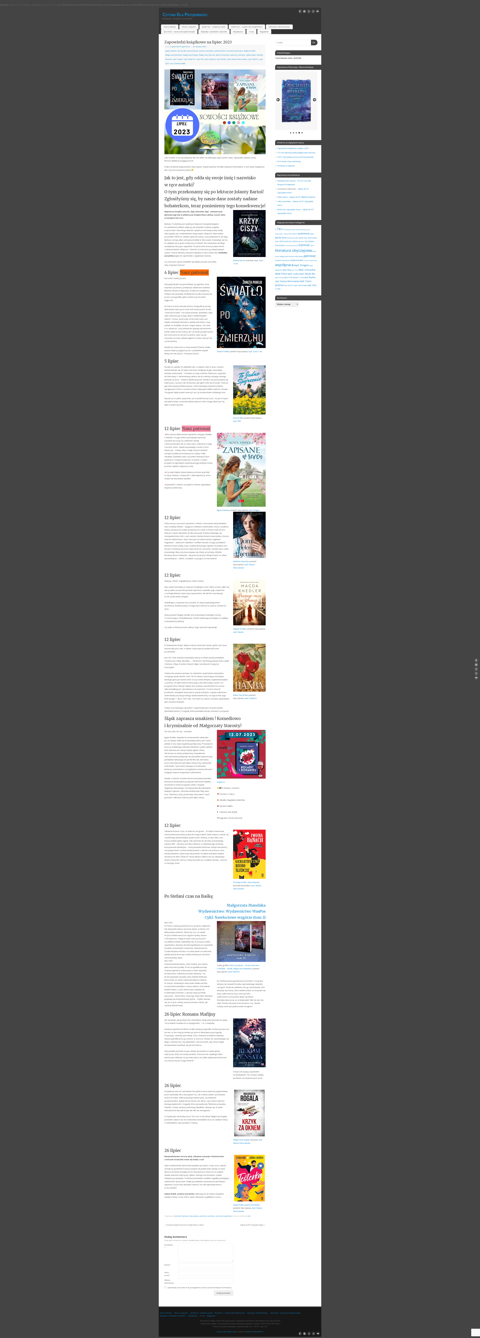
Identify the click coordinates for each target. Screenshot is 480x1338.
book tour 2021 (292, 238)
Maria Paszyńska (222, 55)
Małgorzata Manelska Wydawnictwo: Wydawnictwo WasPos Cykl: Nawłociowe (232, 911)
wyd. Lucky (293, 273)
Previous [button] (278, 100)
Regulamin (264, 31)
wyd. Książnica (210, 59)
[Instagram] (304, 11)
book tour (281, 237)
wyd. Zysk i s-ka (255, 351)
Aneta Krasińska (301, 230)
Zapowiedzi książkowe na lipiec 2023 (293, 148)
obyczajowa (299, 256)
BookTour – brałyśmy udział (213, 27)
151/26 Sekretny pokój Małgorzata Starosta (296, 152)
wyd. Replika (310, 277)
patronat (233, 55)
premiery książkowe (224, 1216)
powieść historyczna (282, 260)
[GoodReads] (309, 11)
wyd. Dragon (178, 59)
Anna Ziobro (292, 234)
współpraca (284, 264)
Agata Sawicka (170, 51)
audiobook (303, 233)
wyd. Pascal (279, 277)
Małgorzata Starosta (207, 55)
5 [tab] (302, 132)
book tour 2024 (290, 241)
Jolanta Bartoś (220, 51)
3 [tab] (296, 132)
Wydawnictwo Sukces (286, 180)
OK (313, 42)
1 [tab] (290, 132)
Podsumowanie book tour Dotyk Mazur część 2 (184, 1225)
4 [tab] (299, 132)
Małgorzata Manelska (173, 55)
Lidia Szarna (282, 197)
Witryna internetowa (167, 1281)
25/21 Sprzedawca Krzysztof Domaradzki (295, 157)
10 (284, 230)
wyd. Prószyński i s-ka (294, 277)
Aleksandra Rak (290, 230)
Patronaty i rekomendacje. (279, 27)
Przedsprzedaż (239, 882)
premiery (241, 55)
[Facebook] (300, 11)
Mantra (249, 1332)
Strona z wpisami (189, 27)
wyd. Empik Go (190, 59)
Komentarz (167, 1246)
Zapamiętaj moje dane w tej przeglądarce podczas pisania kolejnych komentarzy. (199, 1287)
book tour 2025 (302, 241)
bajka (312, 234)
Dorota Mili (182, 51)
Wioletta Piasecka (240, 561)
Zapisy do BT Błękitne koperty (302, 197)
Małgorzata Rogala (190, 55)
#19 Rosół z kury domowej (289, 161)
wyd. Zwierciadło (300, 285)
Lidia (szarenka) (284, 201)
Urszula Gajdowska (310, 260)
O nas (251, 31)
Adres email (167, 1273)
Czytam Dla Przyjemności (184, 14)
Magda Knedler (250, 51)
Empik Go (221, 782)
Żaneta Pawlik (179, 63)
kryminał (177, 1216)
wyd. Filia (200, 59)
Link (248, 1216)
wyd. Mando (221, 59)
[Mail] (317, 11)
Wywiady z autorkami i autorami (214, 31)
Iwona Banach (192, 51)
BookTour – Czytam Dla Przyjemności (246, 27)
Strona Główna (170, 27)
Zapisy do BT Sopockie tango (252, 1225)
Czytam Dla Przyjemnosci (180, 46)
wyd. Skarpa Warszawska (237, 59)
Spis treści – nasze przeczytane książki (179, 31)
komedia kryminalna (234, 51)
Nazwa (167, 1265)
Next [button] (314, 100)
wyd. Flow (294, 270)
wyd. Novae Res (307, 273)
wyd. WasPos (253, 59)
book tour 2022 (305, 238)
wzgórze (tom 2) (251, 917)
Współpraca (238, 31)
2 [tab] (293, 132)
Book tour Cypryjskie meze (289, 209)
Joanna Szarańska (206, 51)
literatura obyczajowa (190, 1216)
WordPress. (259, 1332)
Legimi (312, 245)
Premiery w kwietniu (286, 165)
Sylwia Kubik (251, 55)
